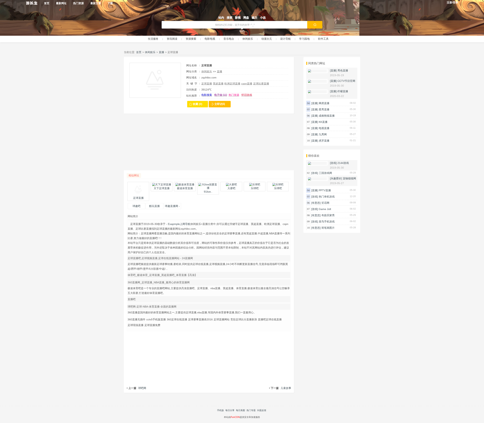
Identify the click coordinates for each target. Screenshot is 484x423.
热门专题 (251, 410)
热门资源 (78, 3)
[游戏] (333, 162)
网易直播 (324, 103)
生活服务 (153, 38)
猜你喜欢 (314, 155)
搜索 (229, 17)
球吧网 (136, 388)
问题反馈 (261, 410)
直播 (161, 52)
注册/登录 (452, 2)
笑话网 (325, 202)
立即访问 (219, 103)
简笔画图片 (328, 227)
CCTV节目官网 (346, 80)
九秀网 (323, 134)
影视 (238, 17)
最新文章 (95, 3)
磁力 (254, 17)
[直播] (333, 70)
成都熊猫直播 (327, 115)
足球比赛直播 (261, 83)
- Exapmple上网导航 (177, 223)
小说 (263, 17)
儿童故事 (280, 388)
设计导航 (285, 38)
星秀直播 (324, 109)
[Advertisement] (209, 143)
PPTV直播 (325, 190)
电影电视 (210, 38)
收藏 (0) (197, 103)
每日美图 (240, 410)
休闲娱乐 (247, 38)
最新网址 (61, 3)
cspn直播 (246, 83)
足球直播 (206, 83)
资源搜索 (191, 38)
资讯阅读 (172, 38)
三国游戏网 (325, 172)
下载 (110, 3)
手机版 (220, 410)
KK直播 (323, 121)
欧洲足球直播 (232, 83)
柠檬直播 (342, 91)
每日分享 (229, 410)
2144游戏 (343, 162)
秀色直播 (342, 70)
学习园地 (304, 38)
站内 (221, 17)
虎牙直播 (324, 140)
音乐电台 (228, 38)
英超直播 (218, 83)
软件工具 (323, 38)
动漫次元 (266, 38)
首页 (46, 3)
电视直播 (324, 128)
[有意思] (316, 202)
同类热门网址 (316, 63)
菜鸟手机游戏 (327, 221)
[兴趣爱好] (336, 178)
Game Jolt (325, 209)
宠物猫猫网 (349, 178)
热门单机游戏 (327, 196)
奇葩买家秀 (328, 215)
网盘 (246, 17)
